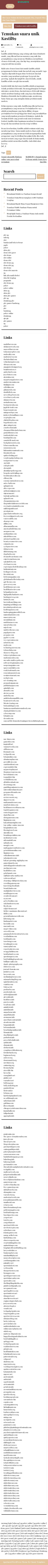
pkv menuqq (38, 1538)
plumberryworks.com (12, 1430)
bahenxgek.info (9, 1162)
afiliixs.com (8, 524)
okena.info (7, 468)
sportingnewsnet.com (12, 1276)
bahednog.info (9, 1159)
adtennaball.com (10, 840)
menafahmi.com (9, 620)
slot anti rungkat (27, 1533)
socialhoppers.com (11, 893)
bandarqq (7, 311)
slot (8, 152)
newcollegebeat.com (11, 395)
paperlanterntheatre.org (13, 513)
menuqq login (6, 1523)
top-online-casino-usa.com (14, 825)
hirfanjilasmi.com (10, 1407)
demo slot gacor (10, 252)
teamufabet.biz (9, 777)
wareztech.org (9, 1195)
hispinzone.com (9, 820)
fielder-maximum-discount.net (15, 911)
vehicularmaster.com (11, 362)
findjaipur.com (9, 385)
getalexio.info (9, 1387)
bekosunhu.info (9, 1027)
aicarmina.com (9, 377)
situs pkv (7, 250)
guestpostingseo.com (12, 1147)
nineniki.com (8, 833)
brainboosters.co (10, 369)
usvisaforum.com (10, 402)
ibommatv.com (9, 752)
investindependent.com (12, 607)
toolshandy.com (9, 939)
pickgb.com (8, 1349)
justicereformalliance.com (13, 415)
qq (4, 273)
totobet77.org (9, 1470)
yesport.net (8, 1217)
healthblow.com (10, 870)
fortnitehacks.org (10, 1052)
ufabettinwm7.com (10, 1483)
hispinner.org (9, 853)
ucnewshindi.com (10, 1177)
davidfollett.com (10, 392)
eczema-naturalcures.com (13, 481)
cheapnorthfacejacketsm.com (15, 430)
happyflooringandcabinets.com (15, 1336)
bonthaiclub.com (10, 438)
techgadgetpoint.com (12, 1311)
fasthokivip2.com (10, 1238)
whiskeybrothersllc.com (13, 1508)
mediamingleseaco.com (12, 977)
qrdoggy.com (8, 1341)
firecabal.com (9, 574)
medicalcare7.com (10, 838)
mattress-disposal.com (12, 1334)
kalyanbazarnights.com (12, 822)
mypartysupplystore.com (13, 379)
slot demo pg (9, 263)
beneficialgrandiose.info (12, 1030)
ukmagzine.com (9, 1192)
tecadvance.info (9, 1004)
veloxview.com (9, 1503)
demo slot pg (9, 265)
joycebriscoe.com (10, 374)
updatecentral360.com (12, 1369)
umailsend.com (9, 1202)
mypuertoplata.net (11, 769)
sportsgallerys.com (11, 1291)
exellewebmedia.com (11, 1184)
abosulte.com (9, 690)
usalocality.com (9, 354)
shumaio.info (8, 1045)
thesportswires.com (11, 1270)
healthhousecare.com (12, 587)
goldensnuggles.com (11, 1210)
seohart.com (8, 678)
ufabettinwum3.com (11, 1485)
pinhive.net (8, 1078)
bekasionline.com (10, 757)
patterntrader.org (10, 1356)
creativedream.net (10, 896)
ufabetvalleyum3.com (12, 1500)
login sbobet (41, 1548)
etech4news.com (10, 564)
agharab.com (8, 498)
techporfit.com (9, 754)
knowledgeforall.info (11, 886)
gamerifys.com (9, 742)
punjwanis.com (9, 1134)
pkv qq (6, 235)
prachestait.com (10, 992)
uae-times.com (9, 739)
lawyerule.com (9, 974)
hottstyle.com (9, 599)
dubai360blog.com (10, 1318)
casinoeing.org (9, 1065)
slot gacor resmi (7, 1538)
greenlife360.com (10, 762)
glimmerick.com (10, 390)
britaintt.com (8, 716)
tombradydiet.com (10, 435)
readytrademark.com (12, 670)
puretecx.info (9, 1002)
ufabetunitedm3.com (11, 1488)
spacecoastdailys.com (12, 668)
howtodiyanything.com (12, 602)
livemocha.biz (9, 1068)
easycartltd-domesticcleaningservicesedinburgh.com (24, 721)
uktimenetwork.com (11, 347)
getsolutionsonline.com (12, 850)
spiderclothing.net (11, 455)
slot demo (7, 255)
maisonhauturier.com (11, 615)
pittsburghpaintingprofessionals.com (17, 1427)
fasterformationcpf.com (12, 1207)
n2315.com (7, 898)
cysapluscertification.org (13, 1050)
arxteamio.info (9, 1384)
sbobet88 (14, 1551)
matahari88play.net (11, 1255)
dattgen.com (8, 549)
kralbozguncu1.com (11, 609)
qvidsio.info (8, 1042)
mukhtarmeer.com (11, 622)
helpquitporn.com (10, 592)
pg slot (8, 1531)
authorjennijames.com (12, 491)
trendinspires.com (10, 944)
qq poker (9, 1543)
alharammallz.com (10, 526)
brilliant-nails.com (10, 961)
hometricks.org (9, 1409)
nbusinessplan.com (11, 759)
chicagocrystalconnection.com (15, 1108)
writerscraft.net (10, 878)
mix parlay (5, 1551)
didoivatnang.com (10, 551)
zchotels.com (9, 642)
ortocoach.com (9, 1422)
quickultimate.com (10, 1435)
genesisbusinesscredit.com (14, 916)
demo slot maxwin (10, 270)
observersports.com (11, 1240)
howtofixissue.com (11, 774)
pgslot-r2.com (9, 637)
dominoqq (7, 316)
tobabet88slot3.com (11, 1463)
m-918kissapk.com (10, 1098)
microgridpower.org (11, 1415)
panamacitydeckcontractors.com (16, 934)
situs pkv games (10, 296)
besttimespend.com (11, 1397)
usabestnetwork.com (12, 1197)
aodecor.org (8, 1058)
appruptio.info (9, 1116)
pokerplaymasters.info (12, 1152)
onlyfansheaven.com (11, 903)
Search (9, 171)
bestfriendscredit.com (12, 476)
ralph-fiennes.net (10, 908)
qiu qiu (6, 318)
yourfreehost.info (10, 427)
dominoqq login (36, 1528)
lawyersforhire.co (10, 1250)
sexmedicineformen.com (13, 1440)
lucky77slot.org (9, 1321)
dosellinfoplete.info (11, 1035)
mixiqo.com (8, 1417)
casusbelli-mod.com (11, 440)
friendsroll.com (9, 453)
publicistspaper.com (11, 685)
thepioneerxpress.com (12, 772)
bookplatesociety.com (12, 443)
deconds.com (8, 718)
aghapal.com (8, 486)
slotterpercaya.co (10, 1445)
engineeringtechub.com (13, 1301)
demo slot (7, 260)
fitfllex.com (8, 913)
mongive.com (8, 845)
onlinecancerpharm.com (13, 1329)
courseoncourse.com (11, 1154)
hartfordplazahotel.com (13, 1095)
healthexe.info (9, 999)
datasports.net (9, 1296)
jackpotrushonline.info (12, 1174)
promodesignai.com (11, 683)
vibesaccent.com (10, 364)
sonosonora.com (10, 448)
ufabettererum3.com (11, 1475)
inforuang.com (9, 919)
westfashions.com (10, 936)
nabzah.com (8, 843)
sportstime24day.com (12, 1278)
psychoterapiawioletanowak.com (16, 1432)
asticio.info (7, 1379)
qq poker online (26, 1523)
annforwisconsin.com (11, 382)
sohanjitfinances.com (11, 1450)
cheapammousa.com (11, 501)
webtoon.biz (8, 1268)
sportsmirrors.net (10, 1293)
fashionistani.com (10, 569)
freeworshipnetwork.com (13, 516)
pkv (5, 306)
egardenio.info (9, 1382)
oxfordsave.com (9, 1230)
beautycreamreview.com (13, 541)
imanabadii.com (9, 1111)
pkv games (8, 321)
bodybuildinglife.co (11, 1339)
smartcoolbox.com (10, 1447)
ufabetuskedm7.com (11, 1493)
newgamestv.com (10, 1288)
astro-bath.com (9, 483)
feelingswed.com (10, 572)
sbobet (32, 1548)
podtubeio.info (9, 1037)
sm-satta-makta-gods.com (14, 660)
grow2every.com (10, 584)
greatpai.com (8, 511)
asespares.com (9, 531)
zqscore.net (8, 1374)
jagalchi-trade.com (11, 407)
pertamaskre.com (10, 1164)
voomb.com (8, 1308)
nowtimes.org (9, 1063)
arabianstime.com (10, 534)
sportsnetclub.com (11, 1225)
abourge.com (8, 521)
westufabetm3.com (11, 1506)
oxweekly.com (9, 931)
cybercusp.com (9, 713)
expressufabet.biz (10, 767)
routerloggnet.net (11, 812)
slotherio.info (9, 1047)
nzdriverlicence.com (11, 630)
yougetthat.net (9, 1222)
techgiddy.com (9, 1169)
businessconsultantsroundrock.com (17, 708)
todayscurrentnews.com (13, 1465)
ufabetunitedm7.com (11, 1490)
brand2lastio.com (10, 888)
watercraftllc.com (10, 518)
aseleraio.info (8, 1377)
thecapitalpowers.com (12, 1460)
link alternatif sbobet (12, 275)
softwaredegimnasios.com (13, 663)
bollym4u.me (9, 1083)
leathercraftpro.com (11, 1412)
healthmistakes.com (11, 1351)
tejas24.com (8, 987)
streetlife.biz (8, 1070)
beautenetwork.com (11, 701)
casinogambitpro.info (11, 1149)
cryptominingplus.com (12, 1243)
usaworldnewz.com (11, 349)
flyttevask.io (8, 1090)
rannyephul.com (10, 946)
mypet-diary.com (10, 929)
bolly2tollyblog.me (11, 1085)
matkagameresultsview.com (14, 848)
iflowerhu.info (9, 1106)
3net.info (7, 463)
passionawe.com (10, 1425)
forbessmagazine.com (12, 577)
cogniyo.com (8, 1402)
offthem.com (8, 749)
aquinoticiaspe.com (11, 1245)
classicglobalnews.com (12, 711)
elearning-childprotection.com (15, 881)
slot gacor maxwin (19, 1531)
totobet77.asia (9, 1468)
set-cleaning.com (10, 680)
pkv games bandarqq (11, 303)
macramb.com (9, 926)
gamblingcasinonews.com (13, 787)
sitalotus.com (9, 1361)
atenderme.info (9, 1022)
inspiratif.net (8, 744)
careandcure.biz (10, 1399)
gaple (6, 245)
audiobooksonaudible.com (13, 698)
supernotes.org (9, 1364)
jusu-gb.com (8, 1139)
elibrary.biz (8, 478)
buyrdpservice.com (11, 1215)
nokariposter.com (10, 858)
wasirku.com (8, 984)
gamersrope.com (10, 1182)
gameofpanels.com (11, 863)
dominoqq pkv (9, 301)
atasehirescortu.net (11, 1298)
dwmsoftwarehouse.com (13, 556)
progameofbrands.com (12, 792)
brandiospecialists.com (12, 835)
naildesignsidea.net (11, 508)
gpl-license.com (10, 582)
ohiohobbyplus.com (11, 420)
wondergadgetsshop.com (13, 458)
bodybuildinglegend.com (13, 959)
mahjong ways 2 (41, 1536)
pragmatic (7, 280)
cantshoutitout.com (11, 764)
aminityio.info (8, 1007)
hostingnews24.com (11, 597)
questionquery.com (11, 956)
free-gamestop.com (11, 1187)
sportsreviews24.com (11, 1316)
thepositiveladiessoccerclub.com (16, 503)
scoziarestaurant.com (12, 675)
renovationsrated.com (12, 673)
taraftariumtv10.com (11, 954)
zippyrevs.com (9, 800)
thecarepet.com (9, 1141)
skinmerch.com (9, 400)
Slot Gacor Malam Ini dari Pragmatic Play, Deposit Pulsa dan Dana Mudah (24, 19)
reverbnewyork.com (11, 397)
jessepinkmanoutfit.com (13, 1200)
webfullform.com (10, 779)
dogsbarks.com (9, 554)
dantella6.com (9, 815)
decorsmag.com (9, 784)
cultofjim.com (9, 387)
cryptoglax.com (9, 417)
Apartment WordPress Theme (15, 1562)
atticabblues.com (10, 536)
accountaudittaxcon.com (13, 1389)
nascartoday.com (10, 625)
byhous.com (8, 1093)
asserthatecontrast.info (12, 1020)
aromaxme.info (9, 1017)
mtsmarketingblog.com (12, 979)
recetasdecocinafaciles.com (14, 506)
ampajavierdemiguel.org (13, 367)
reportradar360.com (11, 949)
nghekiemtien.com (11, 982)
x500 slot (12, 1536)
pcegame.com (9, 635)
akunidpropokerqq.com (12, 470)
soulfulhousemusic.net (12, 1453)
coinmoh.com (8, 544)
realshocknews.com (11, 1346)
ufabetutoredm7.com (11, 1498)
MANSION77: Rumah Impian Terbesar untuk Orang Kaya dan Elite (36, 159)
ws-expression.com (11, 640)
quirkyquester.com (11, 1437)
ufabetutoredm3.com (11, 1495)
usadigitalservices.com (12, 891)
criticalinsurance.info (11, 855)
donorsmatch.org (10, 1060)
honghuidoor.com (10, 827)
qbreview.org (8, 795)
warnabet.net (9, 1080)
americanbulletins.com (12, 529)
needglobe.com (9, 1420)
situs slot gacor (33, 1531)
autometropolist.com (11, 539)
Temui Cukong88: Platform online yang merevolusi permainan (11, 159)
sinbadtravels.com (10, 1190)
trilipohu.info (8, 1113)
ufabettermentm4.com (12, 1478)
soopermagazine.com (11, 665)
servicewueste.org (10, 797)
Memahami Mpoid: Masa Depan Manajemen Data (25, 204)
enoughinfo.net (9, 1075)
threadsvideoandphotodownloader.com (18, 1167)
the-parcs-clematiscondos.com (15, 1136)
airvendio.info (9, 997)
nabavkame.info (9, 1101)
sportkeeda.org (9, 1394)
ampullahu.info (9, 1015)
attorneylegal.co (10, 1306)
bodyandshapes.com (11, 706)
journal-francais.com (11, 969)
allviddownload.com (11, 782)
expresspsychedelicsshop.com (15, 567)
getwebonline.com (11, 901)
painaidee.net (9, 1263)
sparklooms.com (10, 1455)
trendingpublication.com (13, 1473)
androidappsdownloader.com (14, 865)
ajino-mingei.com (10, 425)
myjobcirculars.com (11, 805)
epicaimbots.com (10, 562)
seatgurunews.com (11, 460)
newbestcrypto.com (11, 1227)
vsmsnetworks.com (11, 747)
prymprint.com (9, 1392)
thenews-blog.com (11, 653)
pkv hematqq (14, 1541)
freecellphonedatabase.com (14, 1179)
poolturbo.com (9, 989)
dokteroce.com (9, 966)
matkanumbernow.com (12, 802)
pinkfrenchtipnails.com (12, 1286)
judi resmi (25, 1528)
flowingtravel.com (10, 830)
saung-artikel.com (10, 1235)
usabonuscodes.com (11, 658)
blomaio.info (8, 1032)
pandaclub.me (9, 1088)
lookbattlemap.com (11, 1212)
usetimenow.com (10, 868)
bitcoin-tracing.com (11, 703)
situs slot (38, 1526)
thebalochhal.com (10, 359)
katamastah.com (10, 1372)
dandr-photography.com (13, 964)
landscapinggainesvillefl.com (14, 612)
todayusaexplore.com (12, 352)
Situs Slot (7, 26)
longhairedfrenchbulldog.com (15, 1248)
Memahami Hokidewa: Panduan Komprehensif (24, 194)
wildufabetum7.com (11, 1511)
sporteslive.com (9, 1281)
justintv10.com (9, 972)
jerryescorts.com (10, 1303)
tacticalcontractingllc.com (13, 1458)
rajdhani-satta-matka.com (13, 875)
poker (6, 247)
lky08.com (7, 906)
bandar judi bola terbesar (13, 242)
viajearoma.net (9, 493)
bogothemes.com (10, 422)
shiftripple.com (9, 1442)
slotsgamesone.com (11, 817)
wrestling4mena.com (11, 883)
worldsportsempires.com (13, 1367)
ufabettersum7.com (11, 1480)
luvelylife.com (9, 924)
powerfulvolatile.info (11, 1040)
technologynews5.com (12, 647)
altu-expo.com (9, 488)
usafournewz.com (10, 357)
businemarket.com (11, 1253)
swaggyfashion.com (11, 951)
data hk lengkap (10, 278)
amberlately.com (10, 372)
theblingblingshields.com (13, 1283)
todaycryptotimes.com (12, 655)
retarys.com (8, 1205)
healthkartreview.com (12, 589)
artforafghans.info (10, 994)
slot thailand (16, 1528)
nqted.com (7, 627)
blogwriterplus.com (11, 1144)
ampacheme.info (10, 1012)
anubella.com (9, 695)
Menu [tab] (10, 6)
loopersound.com (10, 410)
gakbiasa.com (9, 1103)
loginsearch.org (9, 1055)
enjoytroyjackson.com (12, 559)
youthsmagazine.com (11, 1260)
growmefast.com (10, 1324)
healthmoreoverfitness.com (14, 807)
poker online (8, 288)
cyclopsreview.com (11, 546)
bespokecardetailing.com (13, 473)
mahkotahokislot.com (12, 1326)
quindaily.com (9, 688)
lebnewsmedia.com (11, 445)
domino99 (22, 1551)
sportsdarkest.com (11, 1265)
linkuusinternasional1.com (13, 450)
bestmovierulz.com (11, 405)
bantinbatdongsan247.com (13, 1157)
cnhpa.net (7, 1359)
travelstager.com (10, 941)
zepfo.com (7, 645)
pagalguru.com (9, 632)
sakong (6, 237)
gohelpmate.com (10, 873)
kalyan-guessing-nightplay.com (16, 860)
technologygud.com (11, 1344)
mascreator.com (10, 617)
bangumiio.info (9, 1025)
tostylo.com (8, 1220)
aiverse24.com (9, 693)
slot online (8, 258)
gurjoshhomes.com (11, 433)
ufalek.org (7, 1331)
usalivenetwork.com (11, 1172)
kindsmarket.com (10, 921)
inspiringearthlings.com (12, 604)
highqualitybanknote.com (13, 594)
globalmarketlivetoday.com (14, 579)
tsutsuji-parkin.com (11, 496)
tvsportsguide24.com (11, 1313)
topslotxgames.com (11, 810)
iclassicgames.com (10, 1232)
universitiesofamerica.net (13, 790)
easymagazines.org (11, 1404)
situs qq (6, 290)
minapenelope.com (11, 412)
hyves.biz (7, 1073)
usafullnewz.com (10, 344)
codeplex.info (9, 465)
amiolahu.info (9, 1010)
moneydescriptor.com (12, 1258)
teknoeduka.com (10, 650)
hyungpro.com (9, 1273)
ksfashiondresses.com (12, 1354)
